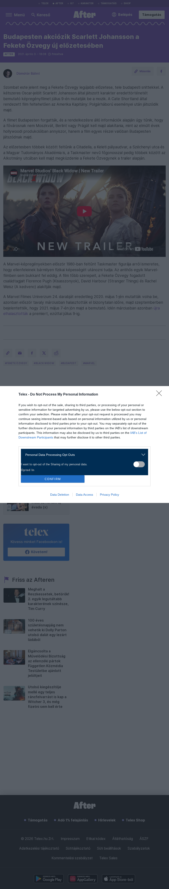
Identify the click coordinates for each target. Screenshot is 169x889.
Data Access (84, 494)
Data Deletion (59, 494)
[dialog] (84, 444)
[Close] (160, 394)
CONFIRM (53, 479)
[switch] (139, 464)
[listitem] (83, 454)
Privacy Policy (109, 494)
